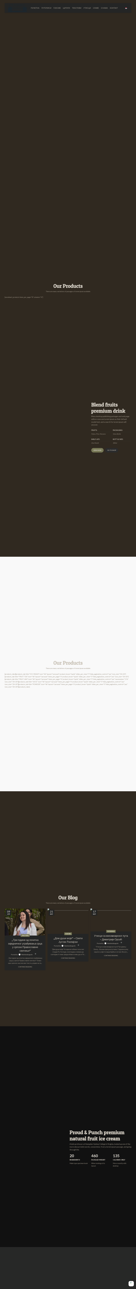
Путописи (111, 931)
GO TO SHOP (111, 450)
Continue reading (25, 967)
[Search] (122, 8)
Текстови (25, 935)
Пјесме (68, 934)
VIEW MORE (97, 450)
